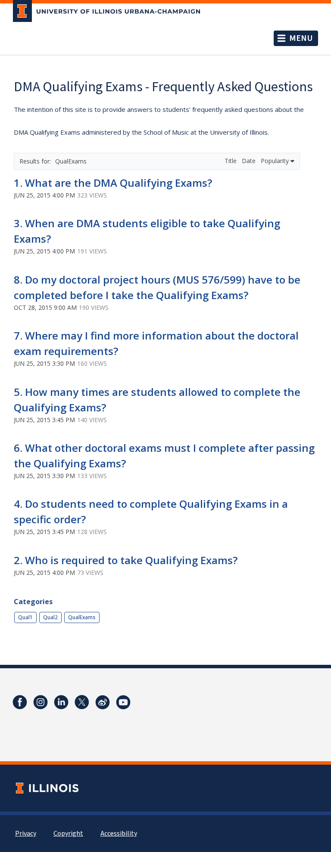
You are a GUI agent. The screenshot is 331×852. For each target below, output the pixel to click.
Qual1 (25, 617)
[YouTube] (123, 702)
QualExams (82, 617)
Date (249, 161)
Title (231, 161)
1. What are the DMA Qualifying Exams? (113, 183)
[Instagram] (40, 702)
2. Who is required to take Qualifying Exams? (125, 560)
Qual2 (50, 617)
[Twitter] (81, 702)
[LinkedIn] (61, 702)
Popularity (275, 161)
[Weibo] (102, 702)
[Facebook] (19, 702)
